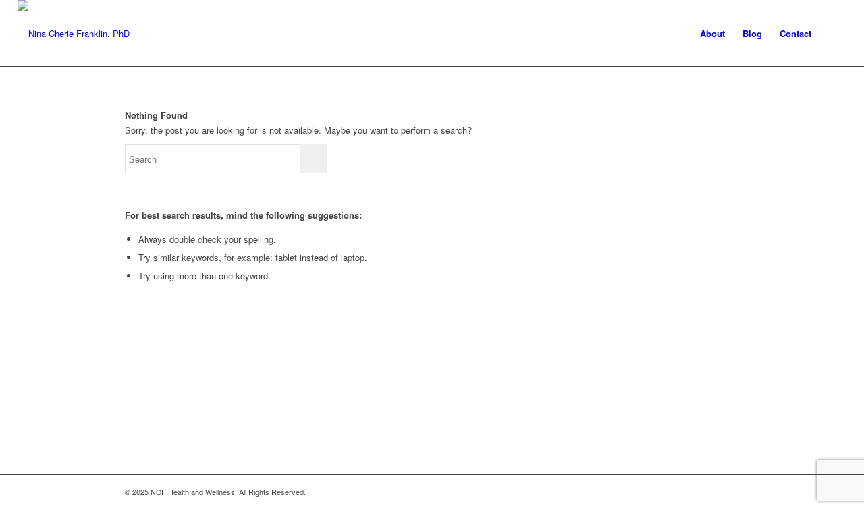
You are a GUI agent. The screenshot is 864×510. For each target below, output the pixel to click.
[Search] (833, 33)
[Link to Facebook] (668, 492)
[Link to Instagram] (688, 492)
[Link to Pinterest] (709, 492)
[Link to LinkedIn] (729, 492)
